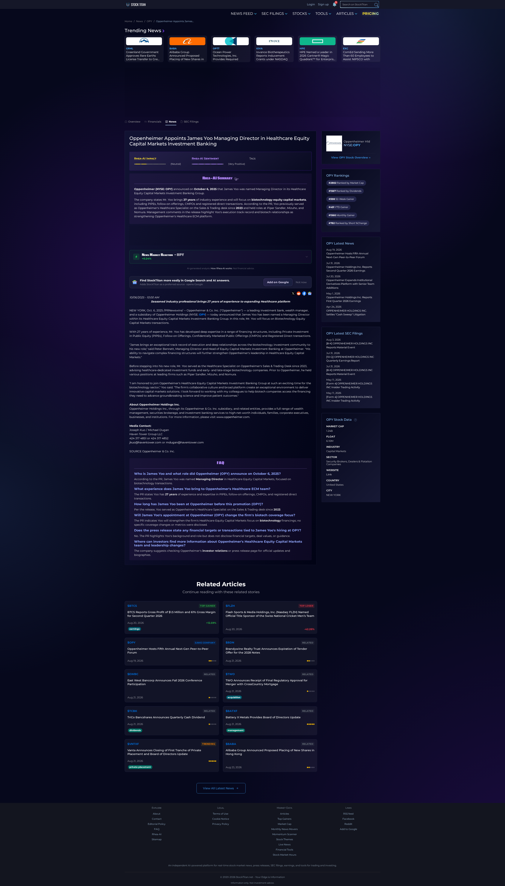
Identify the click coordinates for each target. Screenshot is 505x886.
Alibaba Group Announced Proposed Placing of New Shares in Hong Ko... (186, 57)
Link (329, 474)
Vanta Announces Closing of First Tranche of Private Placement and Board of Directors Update (164, 752)
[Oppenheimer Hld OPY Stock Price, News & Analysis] (334, 143)
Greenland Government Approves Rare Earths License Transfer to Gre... (142, 55)
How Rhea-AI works (221, 268)
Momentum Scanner (284, 834)
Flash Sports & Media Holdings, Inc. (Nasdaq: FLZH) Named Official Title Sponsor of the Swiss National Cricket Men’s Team (270, 614)
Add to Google (348, 829)
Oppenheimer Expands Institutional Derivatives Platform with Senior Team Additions (350, 284)
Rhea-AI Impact (145, 158)
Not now (301, 282)
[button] (236, 179)
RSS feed (348, 813)
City (329, 490)
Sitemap (157, 839)
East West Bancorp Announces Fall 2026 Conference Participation (164, 682)
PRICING (370, 13)
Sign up (323, 4)
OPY (202, 314)
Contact (157, 818)
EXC (345, 48)
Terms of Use (220, 813)
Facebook (348, 818)
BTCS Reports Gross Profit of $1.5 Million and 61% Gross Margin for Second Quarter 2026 (171, 614)
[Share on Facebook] (303, 293)
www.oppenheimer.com (233, 417)
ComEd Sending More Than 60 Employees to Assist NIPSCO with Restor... (358, 57)
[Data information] (355, 419)
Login (311, 4)
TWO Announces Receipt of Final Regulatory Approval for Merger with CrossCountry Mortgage (267, 682)
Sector (331, 457)
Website (332, 470)
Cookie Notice (220, 818)
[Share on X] (292, 293)
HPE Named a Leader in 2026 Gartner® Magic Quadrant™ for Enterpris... (317, 55)
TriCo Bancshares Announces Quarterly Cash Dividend (166, 717)
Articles (284, 813)
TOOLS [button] (321, 13)
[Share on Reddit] (298, 293)
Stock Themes (284, 839)
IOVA (259, 48)
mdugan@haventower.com (185, 442)
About (156, 813)
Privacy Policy (220, 823)
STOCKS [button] (300, 13)
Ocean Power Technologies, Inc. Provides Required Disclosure (225, 57)
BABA (173, 48)
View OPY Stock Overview (350, 157)
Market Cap (335, 426)
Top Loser (306, 605)
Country (332, 480)
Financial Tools (284, 849)
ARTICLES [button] (345, 13)
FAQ (156, 829)
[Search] (376, 4)
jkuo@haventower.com (145, 442)
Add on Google (278, 282)
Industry (333, 447)
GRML (129, 48)
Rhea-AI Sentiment (205, 158)
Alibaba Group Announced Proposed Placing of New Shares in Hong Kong (270, 752)
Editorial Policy (157, 823)
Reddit (348, 823)
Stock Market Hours (284, 854)
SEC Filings (191, 121)
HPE (302, 48)
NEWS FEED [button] (242, 13)
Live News (285, 844)
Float (330, 436)
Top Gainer (207, 605)
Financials (154, 121)
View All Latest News (218, 788)
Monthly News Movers (284, 829)
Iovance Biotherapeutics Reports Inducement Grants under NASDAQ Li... (273, 57)
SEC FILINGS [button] (273, 13)
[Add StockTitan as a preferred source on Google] (309, 293)
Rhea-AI (157, 834)
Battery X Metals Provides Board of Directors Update (263, 717)
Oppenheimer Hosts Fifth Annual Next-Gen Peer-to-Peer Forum (168, 650)
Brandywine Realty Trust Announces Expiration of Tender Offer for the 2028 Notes (266, 650)
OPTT (216, 48)
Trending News (143, 30)
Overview (134, 121)
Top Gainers (284, 818)
